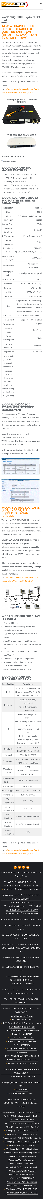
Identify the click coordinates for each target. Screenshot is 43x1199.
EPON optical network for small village (22, 1030)
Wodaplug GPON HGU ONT (22, 1178)
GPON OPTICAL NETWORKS (22, 1076)
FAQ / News (22, 1052)
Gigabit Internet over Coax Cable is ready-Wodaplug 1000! (21, 1071)
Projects (36, 1116)
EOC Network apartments (22, 1016)
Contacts (25, 876)
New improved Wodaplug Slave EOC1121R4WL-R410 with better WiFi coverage (21, 1103)
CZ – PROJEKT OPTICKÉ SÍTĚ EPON (22, 910)
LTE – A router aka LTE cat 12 (22, 1093)
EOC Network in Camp (22, 1019)
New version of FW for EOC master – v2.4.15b (21, 1112)
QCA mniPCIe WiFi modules (22, 1119)
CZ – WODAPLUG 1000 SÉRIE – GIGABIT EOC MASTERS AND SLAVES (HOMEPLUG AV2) (21, 948)
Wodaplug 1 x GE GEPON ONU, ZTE (22, 1130)
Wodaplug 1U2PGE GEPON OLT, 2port (22, 1141)
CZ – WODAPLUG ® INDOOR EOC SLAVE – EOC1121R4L (21, 937)
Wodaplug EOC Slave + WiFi (22, 1163)
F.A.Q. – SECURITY (22, 1045)
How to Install (22, 1089)
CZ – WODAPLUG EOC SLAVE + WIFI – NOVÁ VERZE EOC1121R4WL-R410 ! (21, 884)
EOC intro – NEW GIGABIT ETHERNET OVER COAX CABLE (21, 1010)
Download (29, 983)
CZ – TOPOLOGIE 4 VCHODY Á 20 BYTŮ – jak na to (21, 927)
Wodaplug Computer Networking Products (22, 1152)
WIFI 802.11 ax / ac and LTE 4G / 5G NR (22, 1127)
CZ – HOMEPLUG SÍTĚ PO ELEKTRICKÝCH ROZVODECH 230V (21, 897)
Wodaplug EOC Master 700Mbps (22, 1156)
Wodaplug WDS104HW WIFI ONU (22, 1185)
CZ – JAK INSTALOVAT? (22, 902)
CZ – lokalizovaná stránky (15, 906)
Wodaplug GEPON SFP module (22, 1171)
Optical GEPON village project (17, 1116)
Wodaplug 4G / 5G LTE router (22, 1145)
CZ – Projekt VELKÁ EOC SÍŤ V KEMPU (22, 913)
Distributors (16, 983)
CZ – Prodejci (35, 906)
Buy (16, 876)
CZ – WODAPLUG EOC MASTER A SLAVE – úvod (21, 969)
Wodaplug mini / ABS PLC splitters (22, 1182)
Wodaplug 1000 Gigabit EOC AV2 (22, 1134)
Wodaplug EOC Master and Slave (22, 1160)
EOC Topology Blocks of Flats (22, 1027)
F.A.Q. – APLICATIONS (22, 1034)
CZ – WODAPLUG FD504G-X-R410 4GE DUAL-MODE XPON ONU (21, 978)
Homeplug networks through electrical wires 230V (21, 1084)
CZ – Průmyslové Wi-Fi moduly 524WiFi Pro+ (21, 919)
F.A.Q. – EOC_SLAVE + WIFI (22, 1037)
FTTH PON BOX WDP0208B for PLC (22, 1059)
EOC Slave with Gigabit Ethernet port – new (22, 1023)
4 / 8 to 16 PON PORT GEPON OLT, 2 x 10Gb (21, 872)
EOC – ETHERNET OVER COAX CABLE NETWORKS (21, 1001)
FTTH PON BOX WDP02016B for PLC (22, 1056)
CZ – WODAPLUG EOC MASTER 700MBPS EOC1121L (21, 959)
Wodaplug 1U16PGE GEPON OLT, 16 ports (22, 1138)
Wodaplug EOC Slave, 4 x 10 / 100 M (22, 1167)
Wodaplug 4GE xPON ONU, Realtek (22, 1149)
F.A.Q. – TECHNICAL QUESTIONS (22, 1048)
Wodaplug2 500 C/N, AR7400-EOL (22, 1192)
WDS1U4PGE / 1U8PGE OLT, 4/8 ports (22, 1123)
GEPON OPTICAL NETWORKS (22, 1063)
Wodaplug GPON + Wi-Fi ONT (22, 1174)
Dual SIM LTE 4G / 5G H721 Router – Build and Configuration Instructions (21, 991)
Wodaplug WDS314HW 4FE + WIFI (22, 1189)
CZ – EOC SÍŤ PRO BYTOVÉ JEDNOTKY (22, 889)
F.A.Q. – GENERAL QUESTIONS (22, 1041)
